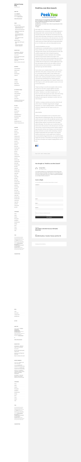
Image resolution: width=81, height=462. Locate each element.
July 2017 (15, 134)
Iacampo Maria (42, 167)
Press (15, 246)
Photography (16, 218)
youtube (22, 249)
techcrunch (23, 248)
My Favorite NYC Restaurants (19, 29)
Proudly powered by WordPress (40, 244)
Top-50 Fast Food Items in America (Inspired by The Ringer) (19, 34)
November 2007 (16, 171)
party (15, 243)
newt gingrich (17, 242)
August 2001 (16, 202)
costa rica (21, 239)
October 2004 (16, 186)
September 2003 (17, 193)
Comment (37, 184)
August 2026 (16, 129)
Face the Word (16, 111)
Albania (19, 407)
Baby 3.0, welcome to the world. (19, 62)
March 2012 (16, 146)
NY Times (22, 242)
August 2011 (16, 149)
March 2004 (16, 190)
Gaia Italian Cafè (17, 95)
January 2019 (16, 132)
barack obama (18, 408)
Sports (15, 225)
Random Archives (17, 40)
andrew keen (21, 407)
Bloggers (15, 109)
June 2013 (16, 141)
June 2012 (16, 144)
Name (36, 198)
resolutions (21, 247)
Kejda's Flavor (16, 83)
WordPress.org (16, 316)
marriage (22, 241)
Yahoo (38, 26)
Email (36, 203)
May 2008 (15, 166)
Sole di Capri (16, 98)
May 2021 (15, 131)
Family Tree (16, 112)
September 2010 (17, 156)
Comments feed (16, 314)
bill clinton (21, 408)
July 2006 (15, 178)
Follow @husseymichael (18, 18)
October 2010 (16, 154)
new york (20, 242)
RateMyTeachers (17, 222)
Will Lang (16, 370)
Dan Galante (16, 375)
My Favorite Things (17, 25)
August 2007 (16, 173)
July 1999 (15, 207)
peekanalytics (20, 243)
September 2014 (17, 137)
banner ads (15, 408)
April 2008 (16, 168)
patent (16, 243)
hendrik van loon (20, 240)
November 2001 (16, 198)
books (17, 239)
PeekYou (15, 119)
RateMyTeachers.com (17, 121)
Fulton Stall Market (17, 93)
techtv (15, 249)
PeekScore (16, 75)
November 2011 (16, 148)
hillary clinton (15, 241)
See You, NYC (16, 348)
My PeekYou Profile (17, 116)
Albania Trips (16, 107)
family (23, 239)
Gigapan (17, 240)
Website (36, 207)
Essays (15, 213)
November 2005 (16, 181)
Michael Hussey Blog (18, 4)
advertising (17, 407)
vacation (17, 249)
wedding (20, 249)
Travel (15, 227)
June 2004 (16, 188)
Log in (15, 311)
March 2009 (16, 163)
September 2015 (17, 136)
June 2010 (16, 158)
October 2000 (16, 205)
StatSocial (18, 13)
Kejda (20, 241)
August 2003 (16, 195)
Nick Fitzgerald (16, 73)
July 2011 (15, 151)
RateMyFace (16, 220)
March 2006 (16, 180)
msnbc (15, 242)
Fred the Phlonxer (17, 68)
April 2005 (16, 185)
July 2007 (15, 175)
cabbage (19, 239)
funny (15, 240)
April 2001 (16, 203)
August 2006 (16, 176)
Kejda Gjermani (20, 16)
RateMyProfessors (17, 331)
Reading (15, 223)
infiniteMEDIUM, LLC (17, 114)
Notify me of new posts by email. (41, 215)
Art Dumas (16, 81)
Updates (15, 228)
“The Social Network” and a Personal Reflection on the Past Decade (19, 376)
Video (15, 230)
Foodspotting (16, 91)
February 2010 (16, 159)
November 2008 (16, 164)
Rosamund (15, 248)
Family (15, 215)
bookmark (15, 239)
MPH (42, 153)
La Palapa (16, 96)
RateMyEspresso (17, 85)
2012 (14, 407)
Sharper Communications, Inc (19, 122)
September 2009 (17, 161)
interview (19, 241)
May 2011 (15, 153)
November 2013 (16, 139)
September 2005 (17, 183)
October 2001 (16, 200)
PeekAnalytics (16, 117)
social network (18, 248)
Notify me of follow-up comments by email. (42, 213)
